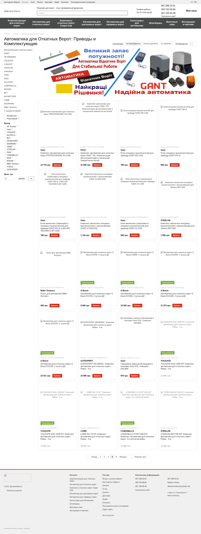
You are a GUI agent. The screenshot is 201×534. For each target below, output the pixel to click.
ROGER (7, 89)
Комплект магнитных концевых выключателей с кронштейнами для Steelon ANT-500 (178, 225)
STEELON (8, 68)
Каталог (25, 2)
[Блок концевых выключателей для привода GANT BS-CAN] (138, 123)
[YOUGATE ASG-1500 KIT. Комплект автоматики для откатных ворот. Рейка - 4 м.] (57, 404)
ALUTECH (8, 82)
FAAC (6, 75)
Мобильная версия (14, 491)
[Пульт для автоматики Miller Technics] (57, 263)
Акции (56, 2)
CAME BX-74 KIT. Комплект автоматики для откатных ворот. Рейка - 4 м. (96, 436)
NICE (6, 78)
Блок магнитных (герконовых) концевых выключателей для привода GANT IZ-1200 (134, 225)
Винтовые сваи (172, 23)
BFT (6, 93)
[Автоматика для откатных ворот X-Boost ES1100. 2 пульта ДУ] (57, 333)
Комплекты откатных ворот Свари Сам (66, 23)
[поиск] (125, 13)
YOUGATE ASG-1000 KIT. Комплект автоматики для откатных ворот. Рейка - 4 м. (177, 366)
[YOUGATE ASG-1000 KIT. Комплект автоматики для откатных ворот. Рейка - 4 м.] (178, 333)
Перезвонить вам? (168, 16)
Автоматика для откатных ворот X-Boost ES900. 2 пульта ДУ (137, 294)
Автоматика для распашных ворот (92, 23)
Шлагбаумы (155, 23)
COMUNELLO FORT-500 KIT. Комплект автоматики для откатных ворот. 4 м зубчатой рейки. (137, 436)
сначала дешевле (150, 44)
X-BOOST (8, 64)
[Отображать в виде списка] (195, 44)
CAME (7, 100)
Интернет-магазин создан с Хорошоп (17, 528)
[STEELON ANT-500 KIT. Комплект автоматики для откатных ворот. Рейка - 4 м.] (178, 404)
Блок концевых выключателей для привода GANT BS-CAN (137, 154)
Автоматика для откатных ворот (41, 23)
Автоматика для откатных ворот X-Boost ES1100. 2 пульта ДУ (56, 365)
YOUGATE (8, 61)
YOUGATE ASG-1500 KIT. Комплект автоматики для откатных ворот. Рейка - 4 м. (57, 436)
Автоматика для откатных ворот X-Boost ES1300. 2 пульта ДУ (177, 294)
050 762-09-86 (168, 9)
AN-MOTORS (10, 96)
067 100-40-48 (168, 13)
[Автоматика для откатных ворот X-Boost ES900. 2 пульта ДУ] (138, 263)
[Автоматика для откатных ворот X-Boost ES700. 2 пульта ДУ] (98, 263)
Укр (191, 2)
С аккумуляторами (12, 111)
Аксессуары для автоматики (137, 23)
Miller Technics (10, 107)
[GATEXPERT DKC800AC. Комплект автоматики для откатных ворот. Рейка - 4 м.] (98, 333)
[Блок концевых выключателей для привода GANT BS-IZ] (178, 123)
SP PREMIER (10, 57)
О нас (32, 2)
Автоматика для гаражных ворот (115, 23)
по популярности (133, 44)
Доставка (48, 2)
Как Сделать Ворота (12, 2)
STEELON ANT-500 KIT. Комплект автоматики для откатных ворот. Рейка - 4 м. (176, 436)
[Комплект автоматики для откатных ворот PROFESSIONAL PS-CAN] (57, 123)
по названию (166, 44)
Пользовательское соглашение (83, 2)
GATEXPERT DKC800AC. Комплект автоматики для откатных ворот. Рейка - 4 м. (97, 366)
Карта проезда (173, 495)
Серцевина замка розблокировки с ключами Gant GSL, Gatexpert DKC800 (137, 366)
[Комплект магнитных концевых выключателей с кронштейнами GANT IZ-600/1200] (98, 193)
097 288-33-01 (168, 6)
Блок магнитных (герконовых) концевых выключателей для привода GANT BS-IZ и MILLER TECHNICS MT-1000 (55, 227)
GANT (6, 53)
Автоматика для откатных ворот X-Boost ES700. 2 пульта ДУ (97, 294)
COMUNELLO (10, 86)
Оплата (40, 2)
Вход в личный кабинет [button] (112, 479)
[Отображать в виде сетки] (191, 44)
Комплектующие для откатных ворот (17, 23)
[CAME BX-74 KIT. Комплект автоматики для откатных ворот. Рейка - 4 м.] (98, 404)
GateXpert (8, 71)
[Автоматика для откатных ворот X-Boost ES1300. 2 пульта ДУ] (178, 263)
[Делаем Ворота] (17, 478)
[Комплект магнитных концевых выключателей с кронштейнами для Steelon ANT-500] (178, 193)
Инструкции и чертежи (188, 23)
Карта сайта (108, 509)
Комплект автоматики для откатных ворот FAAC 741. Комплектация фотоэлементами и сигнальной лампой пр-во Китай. (97, 157)
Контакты (65, 2)
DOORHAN (9, 104)
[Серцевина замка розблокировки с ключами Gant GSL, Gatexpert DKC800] (138, 333)
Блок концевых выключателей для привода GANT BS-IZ (177, 154)
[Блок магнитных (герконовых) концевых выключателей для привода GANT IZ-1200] (138, 193)
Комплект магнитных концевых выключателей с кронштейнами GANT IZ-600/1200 (95, 225)
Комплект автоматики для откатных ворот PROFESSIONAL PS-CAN (57, 154)
